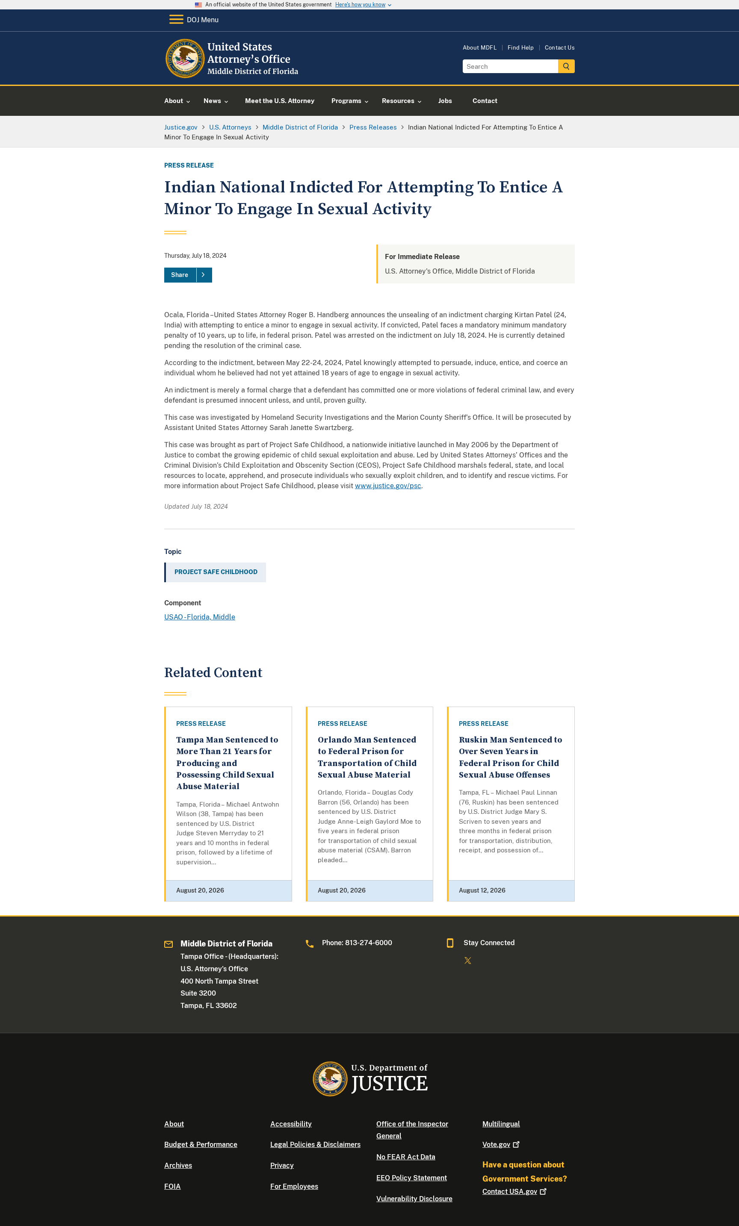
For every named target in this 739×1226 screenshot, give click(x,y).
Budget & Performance (200, 1145)
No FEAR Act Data (405, 1157)
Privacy (282, 1165)
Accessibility (291, 1124)
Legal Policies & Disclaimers (315, 1145)
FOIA (172, 1186)
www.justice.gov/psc (388, 486)
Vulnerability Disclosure (414, 1199)
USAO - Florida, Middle (199, 617)
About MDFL (480, 47)
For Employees (294, 1186)
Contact (509, 1192)
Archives (178, 1165)
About (174, 1124)
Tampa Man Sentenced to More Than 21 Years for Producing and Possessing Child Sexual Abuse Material (227, 763)
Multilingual (501, 1124)
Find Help (521, 47)
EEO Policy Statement (411, 1178)
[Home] (233, 75)
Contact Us (560, 47)
